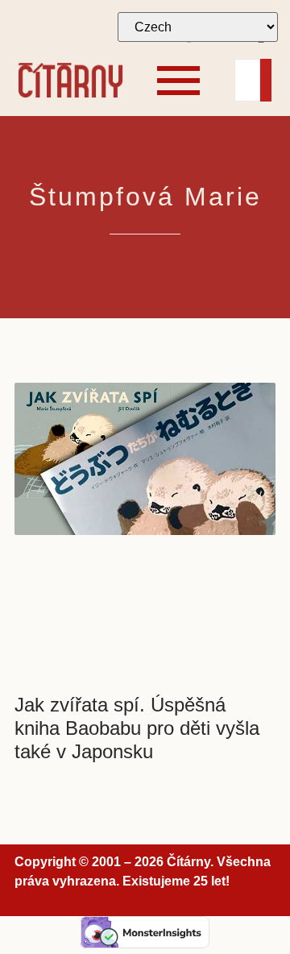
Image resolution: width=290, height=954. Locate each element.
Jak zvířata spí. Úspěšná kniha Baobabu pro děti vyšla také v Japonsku (136, 728)
